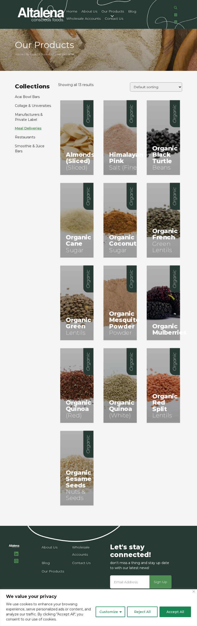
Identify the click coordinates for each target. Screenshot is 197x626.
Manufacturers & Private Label (29, 117)
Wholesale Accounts (83, 18)
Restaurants (25, 137)
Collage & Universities (33, 106)
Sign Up (160, 582)
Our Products (112, 11)
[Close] (194, 591)
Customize (108, 612)
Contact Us (114, 18)
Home (71, 11)
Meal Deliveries (28, 128)
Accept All (175, 612)
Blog (132, 11)
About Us (89, 11)
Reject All (142, 612)
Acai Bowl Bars (27, 97)
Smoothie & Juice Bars (29, 148)
